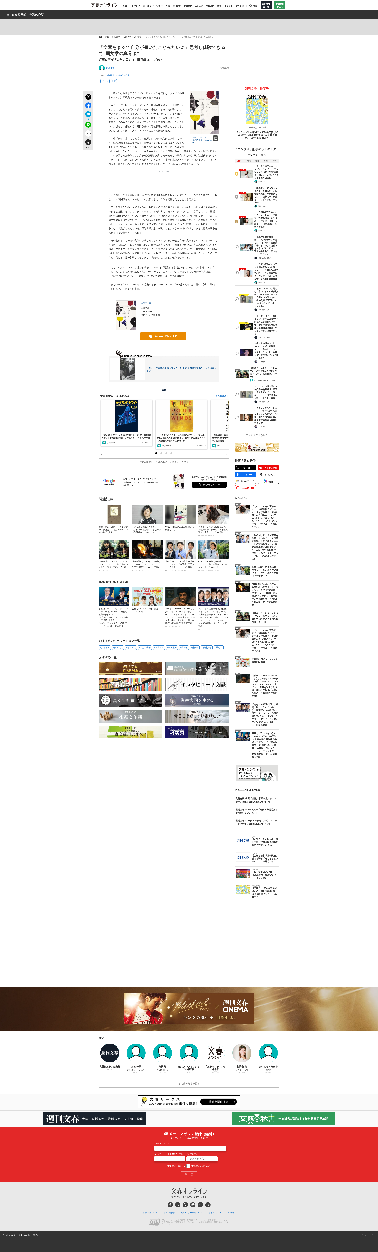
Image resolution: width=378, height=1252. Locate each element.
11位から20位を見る (257, 435)
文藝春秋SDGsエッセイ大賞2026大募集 (145, 612)
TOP (100, 37)
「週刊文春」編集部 (264, 258)
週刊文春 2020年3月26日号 (118, 75)
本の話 (36, 1235)
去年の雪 (146, 302)
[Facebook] (170, 1204)
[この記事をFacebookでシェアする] (88, 106)
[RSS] (208, 1204)
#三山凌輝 (159, 647)
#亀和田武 (131, 647)
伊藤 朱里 (221, 446)
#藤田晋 (194, 647)
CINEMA (210, 6)
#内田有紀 (118, 647)
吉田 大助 (111, 443)
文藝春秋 (188, 6)
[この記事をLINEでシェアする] (88, 125)
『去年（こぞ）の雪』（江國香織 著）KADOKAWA (202, 139)
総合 (263, 155)
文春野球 (240, 6)
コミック (228, 6)
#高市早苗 (105, 647)
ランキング (135, 6)
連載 (168, 6)
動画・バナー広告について (191, 1213)
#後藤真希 (206, 647)
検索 (255, 6)
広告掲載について (150, 1213)
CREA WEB (24, 1235)
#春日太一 (172, 647)
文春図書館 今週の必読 (28, 14)
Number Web (9, 1235)
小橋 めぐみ (166, 446)
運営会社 (231, 1213)
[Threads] (185, 1204)
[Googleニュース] (192, 1204)
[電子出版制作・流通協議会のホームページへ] (154, 1222)
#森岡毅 (184, 647)
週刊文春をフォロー (211, 485)
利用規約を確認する (176, 1166)
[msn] (200, 1204)
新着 (125, 6)
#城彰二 (218, 647)
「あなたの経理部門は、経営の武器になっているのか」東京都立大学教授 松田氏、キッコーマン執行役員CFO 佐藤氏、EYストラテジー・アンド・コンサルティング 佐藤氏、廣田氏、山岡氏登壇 (213, 619)
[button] (156, 453)
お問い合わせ (169, 1213)
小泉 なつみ (262, 181)
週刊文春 (177, 6)
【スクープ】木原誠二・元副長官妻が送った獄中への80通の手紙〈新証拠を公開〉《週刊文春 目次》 (257, 135)
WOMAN (199, 6)
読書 (219, 6)
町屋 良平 (110, 68)
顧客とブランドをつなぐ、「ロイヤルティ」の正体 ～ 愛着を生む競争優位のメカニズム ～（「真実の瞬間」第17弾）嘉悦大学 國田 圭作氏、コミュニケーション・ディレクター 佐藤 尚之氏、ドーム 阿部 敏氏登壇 (114, 619)
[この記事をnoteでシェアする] (88, 134)
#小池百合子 (145, 647)
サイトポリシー (215, 1213)
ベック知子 (261, 362)
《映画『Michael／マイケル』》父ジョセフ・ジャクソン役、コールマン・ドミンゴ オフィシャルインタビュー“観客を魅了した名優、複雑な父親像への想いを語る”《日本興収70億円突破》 (180, 617)
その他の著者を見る (189, 1083)
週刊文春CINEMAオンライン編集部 (265, 380)
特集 (158, 6)
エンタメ (105, 81)
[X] (177, 1204)
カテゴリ (147, 6)
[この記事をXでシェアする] (88, 97)
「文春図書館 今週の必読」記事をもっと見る (164, 462)
